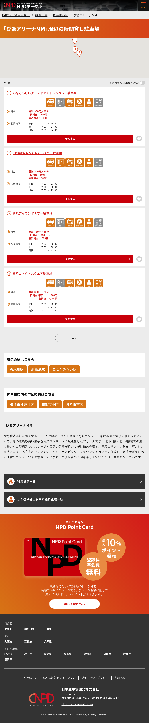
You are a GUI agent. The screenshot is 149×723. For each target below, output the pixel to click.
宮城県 (48, 654)
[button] (75, 40)
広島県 (127, 654)
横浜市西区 (74, 404)
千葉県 (48, 629)
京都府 (28, 641)
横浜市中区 (50, 404)
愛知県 (88, 654)
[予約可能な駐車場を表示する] (142, 83)
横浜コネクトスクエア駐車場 (32, 273)
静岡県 (68, 654)
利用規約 (119, 677)
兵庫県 (48, 641)
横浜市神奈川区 (22, 404)
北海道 (8, 654)
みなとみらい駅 (64, 369)
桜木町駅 (17, 369)
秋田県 (28, 654)
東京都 (8, 629)
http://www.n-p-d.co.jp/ (77, 704)
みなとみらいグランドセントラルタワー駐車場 (45, 93)
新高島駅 (38, 369)
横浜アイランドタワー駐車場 (32, 213)
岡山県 (107, 654)
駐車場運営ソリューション (59, 677)
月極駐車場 (30, 677)
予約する (70, 138)
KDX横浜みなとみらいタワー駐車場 (37, 153)
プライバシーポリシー (95, 677)
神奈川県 (29, 629)
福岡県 (8, 659)
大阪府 (8, 641)
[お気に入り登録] (139, 138)
